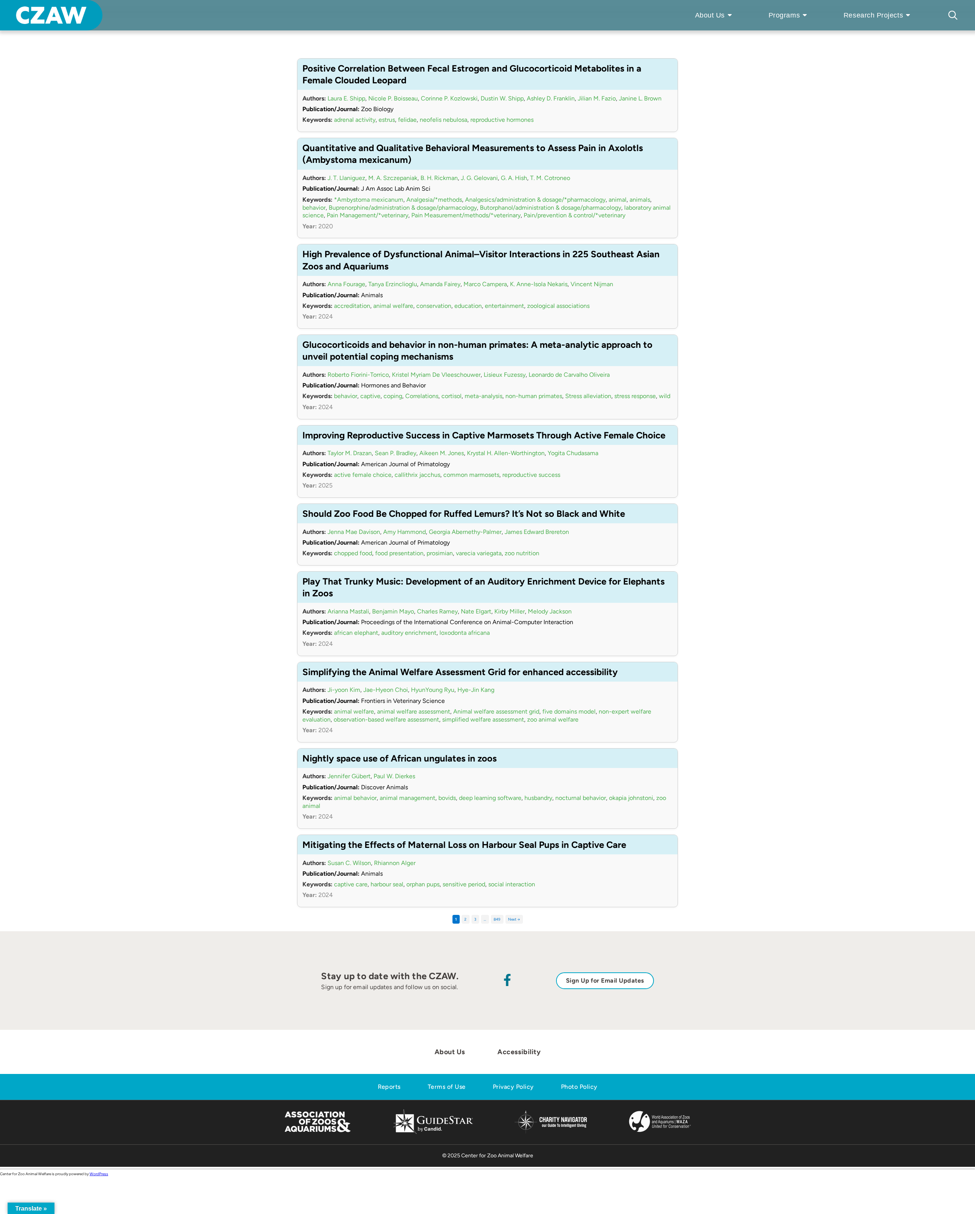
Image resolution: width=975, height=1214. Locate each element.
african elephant (356, 632)
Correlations (421, 396)
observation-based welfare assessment (386, 719)
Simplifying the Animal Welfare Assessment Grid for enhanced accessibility (460, 671)
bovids (447, 797)
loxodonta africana (465, 632)
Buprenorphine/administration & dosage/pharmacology (403, 207)
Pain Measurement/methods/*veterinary (466, 215)
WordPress (99, 1173)
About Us (710, 15)
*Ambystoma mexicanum (368, 199)
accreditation (352, 305)
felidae (407, 119)
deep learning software (490, 797)
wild (664, 396)
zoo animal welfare (553, 719)
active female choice (363, 474)
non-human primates (533, 396)
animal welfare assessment (413, 711)
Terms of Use (447, 1086)
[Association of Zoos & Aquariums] (317, 1132)
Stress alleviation (588, 396)
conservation (433, 305)
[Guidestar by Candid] (433, 1132)
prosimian (440, 553)
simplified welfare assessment (483, 719)
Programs (784, 15)
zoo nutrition (522, 553)
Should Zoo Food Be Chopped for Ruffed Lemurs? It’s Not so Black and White (463, 513)
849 (497, 919)
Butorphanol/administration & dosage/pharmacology (550, 207)
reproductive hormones (502, 119)
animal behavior (355, 797)
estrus (387, 119)
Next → (514, 919)
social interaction (511, 884)
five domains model (569, 711)
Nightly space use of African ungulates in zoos (399, 758)
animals (640, 199)
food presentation (399, 553)
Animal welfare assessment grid (496, 711)
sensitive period (464, 884)
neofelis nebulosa (443, 119)
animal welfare (393, 305)
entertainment (504, 305)
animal (618, 199)
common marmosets (471, 474)
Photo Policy (579, 1086)
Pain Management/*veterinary (367, 215)
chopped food (353, 553)
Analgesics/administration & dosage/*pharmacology (535, 199)
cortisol (451, 396)
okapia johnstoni (631, 797)
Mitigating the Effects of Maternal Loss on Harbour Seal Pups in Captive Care (464, 844)
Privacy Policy (513, 1086)
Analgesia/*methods (434, 199)
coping (393, 396)
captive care (351, 884)
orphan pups (423, 884)
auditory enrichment (408, 632)
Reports (389, 1086)
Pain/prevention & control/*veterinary (574, 215)
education (468, 305)
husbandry (538, 797)
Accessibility (518, 1052)
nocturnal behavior (580, 797)
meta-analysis (483, 396)
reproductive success (531, 474)
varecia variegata (479, 553)
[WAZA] (660, 1132)
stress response (635, 396)
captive (370, 396)
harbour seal (387, 884)
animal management (407, 797)
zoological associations (558, 305)
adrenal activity (355, 119)
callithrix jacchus (417, 474)
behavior (314, 207)
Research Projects (873, 15)
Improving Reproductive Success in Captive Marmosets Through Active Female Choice (483, 435)
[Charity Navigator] (550, 1132)
